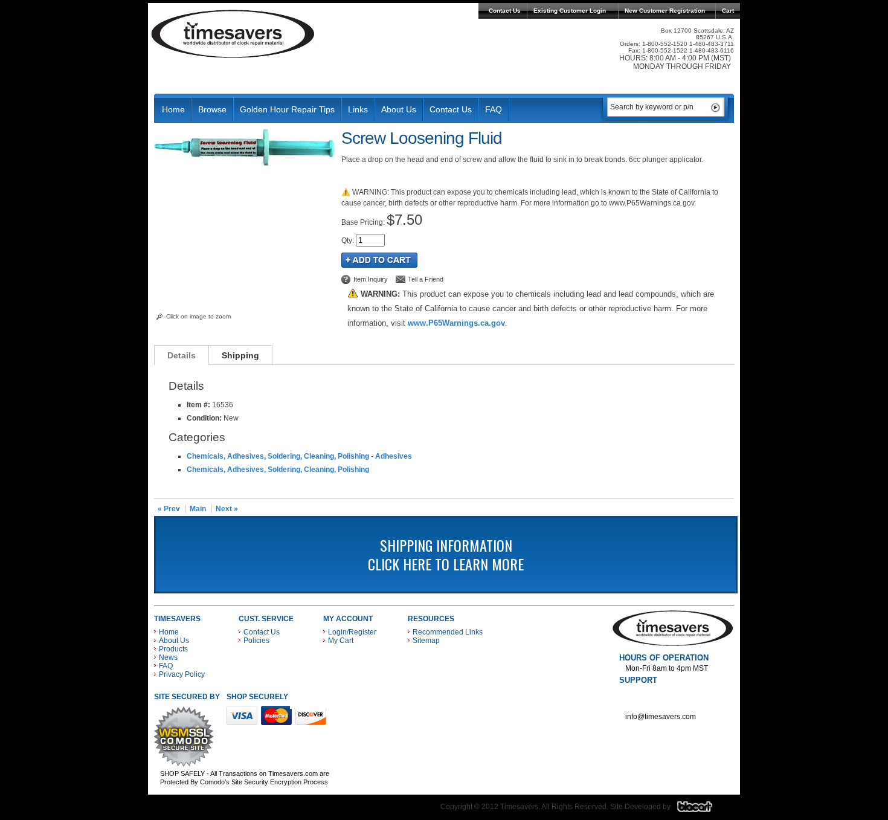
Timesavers (233, 34)
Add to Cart (379, 260)
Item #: (199, 405)
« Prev (169, 509)
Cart (728, 10)
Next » (227, 509)
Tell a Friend (425, 279)
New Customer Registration (665, 10)
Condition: (204, 418)
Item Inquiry (370, 279)
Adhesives (393, 456)
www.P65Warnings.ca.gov (456, 323)
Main (198, 509)
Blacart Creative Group (702, 810)
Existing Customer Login (569, 10)
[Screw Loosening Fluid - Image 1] (244, 164)
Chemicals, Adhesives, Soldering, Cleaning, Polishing (278, 456)
